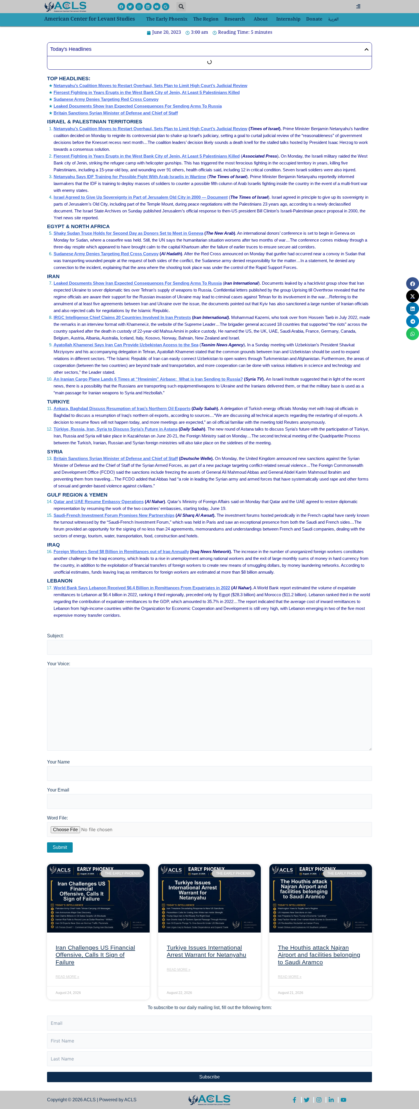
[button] (181, 6)
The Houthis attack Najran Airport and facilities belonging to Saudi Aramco (319, 954)
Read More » (67, 977)
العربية (333, 19)
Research (234, 19)
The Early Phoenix (167, 19)
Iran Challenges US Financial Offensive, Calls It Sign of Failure (95, 954)
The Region (206, 19)
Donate (314, 19)
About (261, 19)
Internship (288, 19)
